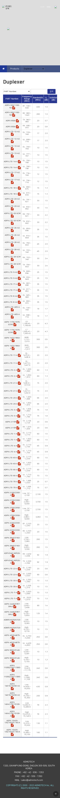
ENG (49, 7)
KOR (42, 7)
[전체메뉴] (55, 7)
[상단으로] (56, 794)
